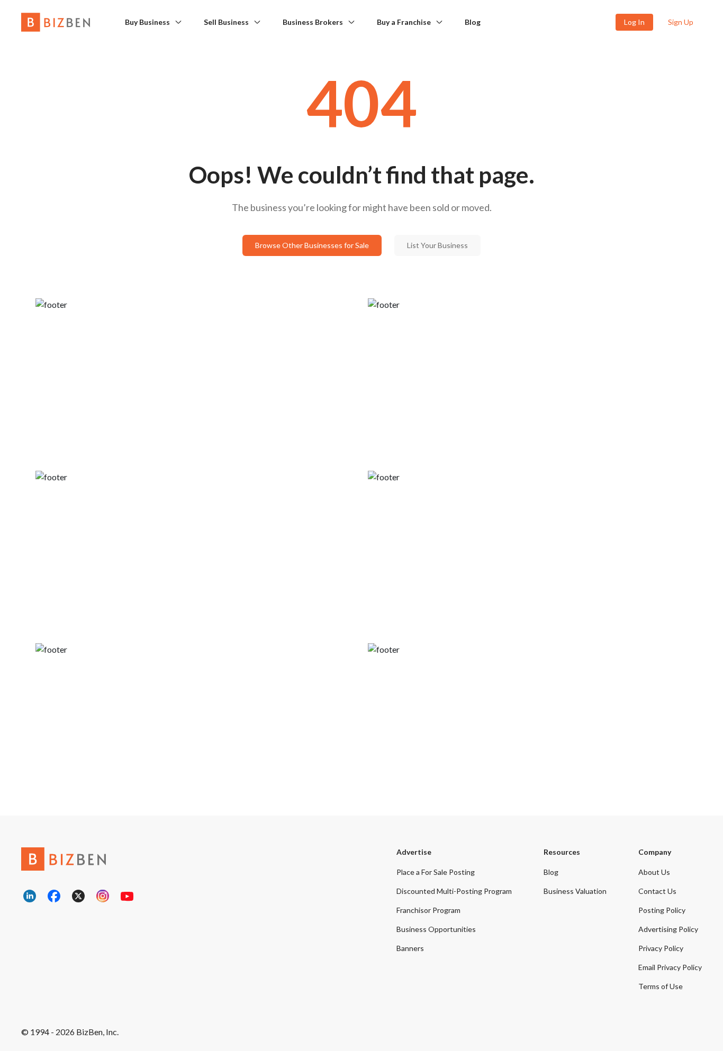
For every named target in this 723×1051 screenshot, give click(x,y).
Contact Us (657, 891)
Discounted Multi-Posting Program (454, 891)
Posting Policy (661, 910)
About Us (654, 871)
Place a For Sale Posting (435, 871)
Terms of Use (660, 986)
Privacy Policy (660, 948)
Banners (410, 948)
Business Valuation (575, 891)
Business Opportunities (436, 929)
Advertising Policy (668, 929)
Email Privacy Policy (670, 967)
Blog (473, 21)
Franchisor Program (428, 910)
